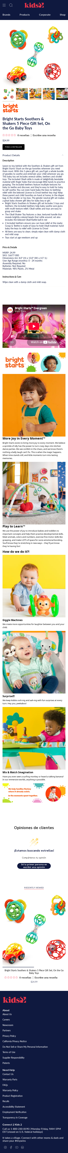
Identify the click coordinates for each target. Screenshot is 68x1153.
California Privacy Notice (15, 1041)
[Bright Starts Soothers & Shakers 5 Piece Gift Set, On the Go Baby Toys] (34, 929)
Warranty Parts (10, 1079)
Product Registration (13, 1096)
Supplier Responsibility (13, 1057)
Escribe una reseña (44, 135)
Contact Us (8, 1074)
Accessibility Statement (14, 1106)
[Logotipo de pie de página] (14, 999)
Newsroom (8, 1025)
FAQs (5, 1085)
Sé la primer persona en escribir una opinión (34, 866)
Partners (7, 1030)
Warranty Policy (10, 1090)
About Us (7, 1014)
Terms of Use (9, 1052)
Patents (6, 1063)
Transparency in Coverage (15, 1117)
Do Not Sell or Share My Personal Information (25, 1046)
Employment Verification (14, 1112)
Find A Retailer (13, 147)
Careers (6, 1019)
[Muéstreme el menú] (4, 5)
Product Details (11, 155)
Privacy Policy (9, 1036)
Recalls (6, 1101)
